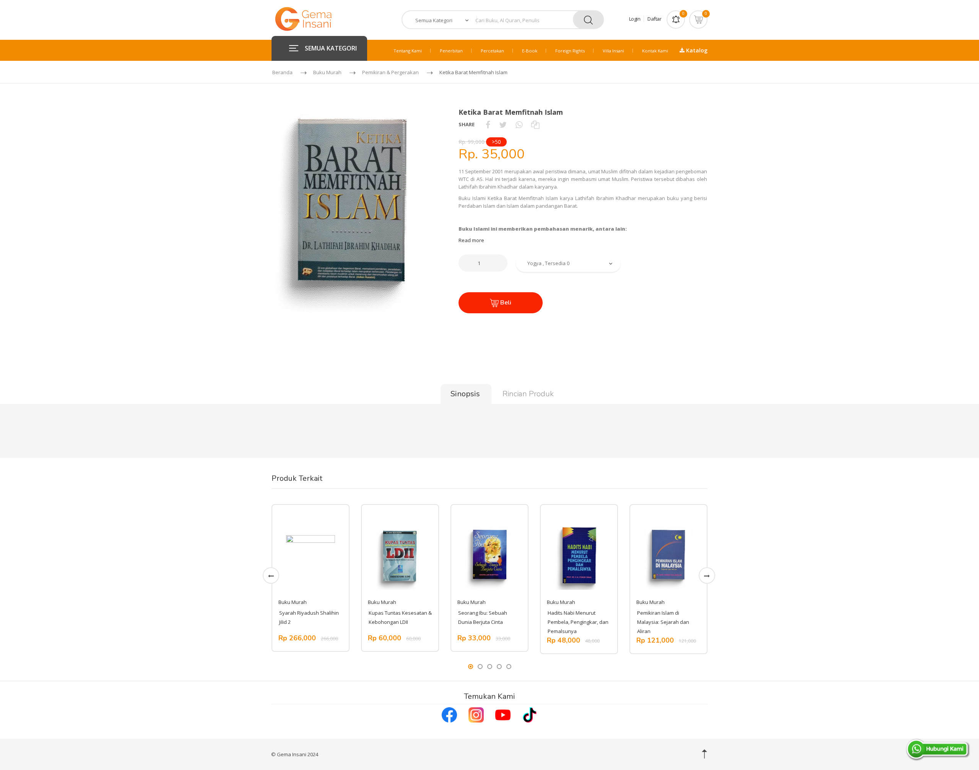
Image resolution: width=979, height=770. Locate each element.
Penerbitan (451, 51)
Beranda (282, 72)
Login (635, 18)
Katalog (696, 50)
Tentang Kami (408, 51)
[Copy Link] (535, 124)
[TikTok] (529, 713)
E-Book (529, 51)
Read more (471, 240)
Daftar (654, 18)
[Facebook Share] (488, 124)
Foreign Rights (570, 51)
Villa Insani (613, 51)
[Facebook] (449, 713)
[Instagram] (476, 713)
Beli (505, 302)
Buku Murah (327, 72)
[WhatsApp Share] (519, 124)
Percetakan (492, 51)
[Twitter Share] (503, 124)
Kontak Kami (655, 51)
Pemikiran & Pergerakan (390, 72)
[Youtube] (503, 713)
